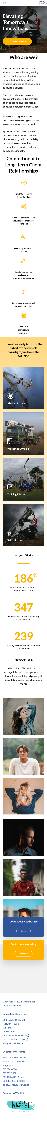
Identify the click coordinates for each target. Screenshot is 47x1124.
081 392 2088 (10, 1073)
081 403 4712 (9, 1077)
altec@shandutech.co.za (16, 1084)
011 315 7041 (9, 1031)
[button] (43, 3)
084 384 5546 (10, 1080)
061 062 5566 (10, 1039)
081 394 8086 (10, 1069)
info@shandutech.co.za (15, 1043)
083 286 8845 (10, 1035)
